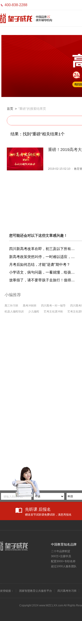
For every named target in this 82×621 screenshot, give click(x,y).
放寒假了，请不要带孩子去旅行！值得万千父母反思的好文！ (43, 280)
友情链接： (7, 590)
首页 (10, 108)
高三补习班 (11, 305)
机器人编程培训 (14, 311)
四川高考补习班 (67, 590)
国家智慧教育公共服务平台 (35, 590)
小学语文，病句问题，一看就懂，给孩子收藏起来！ (43, 272)
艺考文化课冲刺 (53, 311)
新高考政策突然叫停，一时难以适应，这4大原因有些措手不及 (43, 257)
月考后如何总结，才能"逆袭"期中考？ (39, 264)
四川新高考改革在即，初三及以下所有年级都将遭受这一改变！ (43, 249)
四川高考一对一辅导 (53, 305)
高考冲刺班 (29, 305)
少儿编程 (33, 311)
